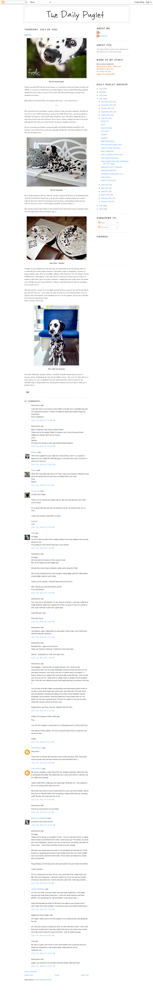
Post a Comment (31, 972)
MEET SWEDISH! (107, 151)
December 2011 (107, 102)
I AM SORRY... (106, 177)
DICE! (28, 35)
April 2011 (105, 191)
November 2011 (107, 105)
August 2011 (106, 115)
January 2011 (106, 201)
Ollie (32, 533)
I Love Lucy (35, 491)
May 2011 (105, 188)
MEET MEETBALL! (108, 141)
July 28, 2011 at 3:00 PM (42, 763)
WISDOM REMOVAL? (109, 170)
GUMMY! (104, 138)
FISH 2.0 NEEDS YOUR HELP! (112, 155)
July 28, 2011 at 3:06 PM (42, 800)
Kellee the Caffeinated (39, 818)
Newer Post (29, 975)
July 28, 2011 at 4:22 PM (42, 812)
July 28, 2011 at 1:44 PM (42, 622)
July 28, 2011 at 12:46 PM (43, 420)
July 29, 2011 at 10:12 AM (43, 953)
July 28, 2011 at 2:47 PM (42, 711)
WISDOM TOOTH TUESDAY (111, 167)
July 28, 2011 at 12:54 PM (43, 446)
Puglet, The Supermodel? (106, 74)
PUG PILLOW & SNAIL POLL (111, 145)
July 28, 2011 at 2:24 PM (42, 658)
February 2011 (106, 198)
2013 (101, 92)
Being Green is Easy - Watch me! (109, 66)
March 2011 (105, 195)
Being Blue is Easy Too (105, 69)
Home (57, 975)
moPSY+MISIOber (38, 889)
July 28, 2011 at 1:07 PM (42, 485)
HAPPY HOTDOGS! (108, 180)
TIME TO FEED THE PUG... (111, 148)
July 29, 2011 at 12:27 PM (43, 966)
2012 (101, 95)
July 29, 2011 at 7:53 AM (42, 909)
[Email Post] (27, 392)
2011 (101, 99)
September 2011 (107, 112)
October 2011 (106, 108)
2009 (101, 209)
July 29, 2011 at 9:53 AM (42, 935)
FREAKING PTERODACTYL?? (112, 174)
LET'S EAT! (105, 131)
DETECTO (105, 121)
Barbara (34, 452)
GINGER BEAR (106, 128)
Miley (99, 33)
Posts (102, 223)
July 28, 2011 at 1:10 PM (42, 527)
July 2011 (104, 118)
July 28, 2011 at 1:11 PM (42, 548)
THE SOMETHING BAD (109, 158)
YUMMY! (104, 135)
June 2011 (105, 185)
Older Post (85, 975)
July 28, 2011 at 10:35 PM (43, 825)
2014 (101, 89)
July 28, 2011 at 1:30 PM (42, 593)
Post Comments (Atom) (43, 980)
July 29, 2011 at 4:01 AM (42, 883)
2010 (101, 206)
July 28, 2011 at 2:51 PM (42, 742)
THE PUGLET (36, 748)
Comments (104, 227)
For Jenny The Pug (104, 71)
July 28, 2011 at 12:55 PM (43, 464)
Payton (33, 470)
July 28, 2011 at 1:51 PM (42, 637)
